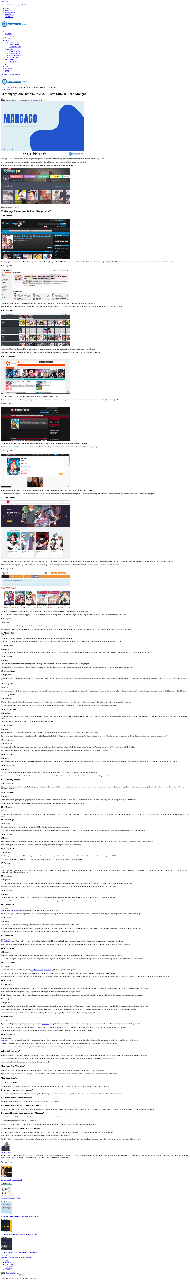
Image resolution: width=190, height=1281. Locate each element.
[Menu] (1, 76)
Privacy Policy (10, 13)
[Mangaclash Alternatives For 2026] (6, 1195)
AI (6, 31)
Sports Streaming (15, 55)
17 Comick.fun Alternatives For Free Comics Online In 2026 (19, 1252)
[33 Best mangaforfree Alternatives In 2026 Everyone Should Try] (6, 1213)
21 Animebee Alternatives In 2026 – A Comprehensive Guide (19, 1234)
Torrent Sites (13, 57)
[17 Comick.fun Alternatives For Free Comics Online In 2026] (6, 1249)
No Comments (35, 100)
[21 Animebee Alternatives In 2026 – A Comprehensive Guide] (6, 1231)
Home (7, 8)
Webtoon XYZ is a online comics (11, 910)
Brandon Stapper (10, 100)
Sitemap (7, 1269)
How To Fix (13, 62)
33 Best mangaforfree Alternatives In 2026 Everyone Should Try (20, 1216)
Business (8, 34)
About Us (8, 11)
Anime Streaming (14, 51)
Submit (22, 1275)
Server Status (13, 43)
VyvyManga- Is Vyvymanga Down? (11, 1180)
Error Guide (9, 59)
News (7, 66)
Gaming (8, 40)
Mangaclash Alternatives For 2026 (11, 1198)
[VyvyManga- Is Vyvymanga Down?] (6, 1177)
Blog (6, 64)
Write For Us (9, 15)
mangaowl (22, 897)
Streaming (9, 49)
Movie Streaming (14, 53)
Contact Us (9, 17)
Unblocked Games (15, 47)
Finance (11, 36)
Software (8, 68)
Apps (7, 71)
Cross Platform (14, 45)
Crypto (7, 38)
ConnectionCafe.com (12, 1273)
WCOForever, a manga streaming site (42, 970)
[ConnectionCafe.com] (14, 28)
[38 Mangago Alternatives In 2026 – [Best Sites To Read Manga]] (42, 155)
